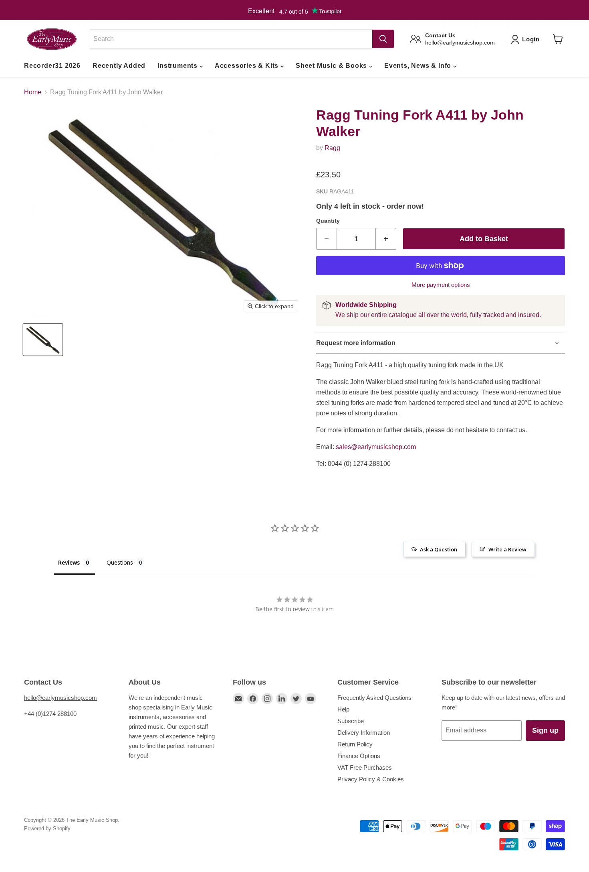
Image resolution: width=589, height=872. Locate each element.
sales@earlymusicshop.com (376, 446)
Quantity (328, 220)
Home (32, 92)
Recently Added (119, 65)
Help (343, 709)
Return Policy (355, 744)
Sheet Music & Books (332, 65)
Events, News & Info (418, 65)
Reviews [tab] (69, 562)
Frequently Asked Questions (374, 697)
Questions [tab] (120, 562)
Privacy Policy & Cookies (370, 779)
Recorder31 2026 (52, 65)
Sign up (545, 730)
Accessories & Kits (247, 65)
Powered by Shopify (47, 828)
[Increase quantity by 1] (386, 239)
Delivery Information (363, 732)
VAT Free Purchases (364, 767)
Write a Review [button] (507, 549)
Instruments (178, 65)
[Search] (383, 39)
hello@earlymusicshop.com (60, 697)
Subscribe (350, 721)
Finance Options (358, 755)
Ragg (332, 147)
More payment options (440, 284)
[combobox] (230, 39)
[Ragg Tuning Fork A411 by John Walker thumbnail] (43, 340)
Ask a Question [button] (438, 549)
